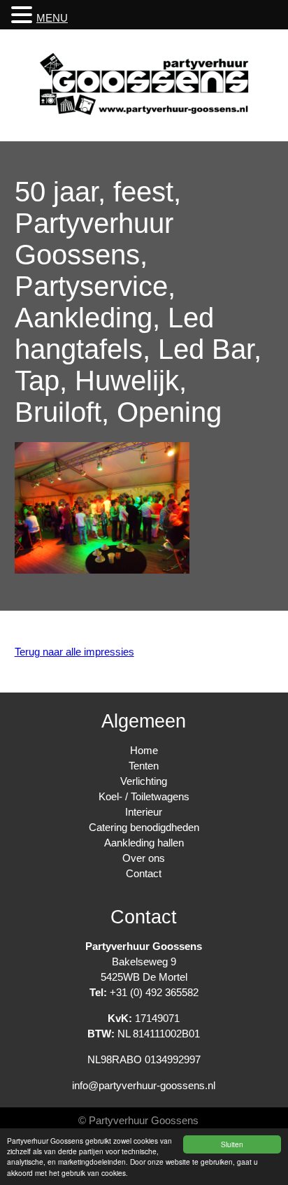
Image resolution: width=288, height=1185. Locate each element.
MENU (52, 18)
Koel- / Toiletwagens (144, 796)
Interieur (143, 812)
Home (144, 750)
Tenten (144, 766)
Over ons (143, 858)
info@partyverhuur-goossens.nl (143, 1085)
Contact (143, 873)
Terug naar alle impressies (74, 652)
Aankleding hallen (144, 843)
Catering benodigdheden (144, 827)
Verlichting (143, 781)
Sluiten (232, 1144)
